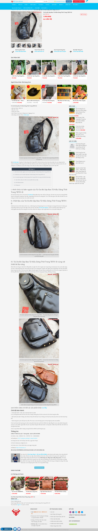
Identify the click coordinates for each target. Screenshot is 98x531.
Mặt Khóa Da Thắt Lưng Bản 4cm (35, 100)
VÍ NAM (14, 4)
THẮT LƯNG (33, 4)
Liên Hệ (52, 512)
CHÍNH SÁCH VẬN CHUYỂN (57, 523)
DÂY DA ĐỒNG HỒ (27, 8)
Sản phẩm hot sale (60, 1)
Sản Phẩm (19, 9)
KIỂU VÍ (20, 4)
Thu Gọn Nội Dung (39, 467)
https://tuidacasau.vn (21, 447)
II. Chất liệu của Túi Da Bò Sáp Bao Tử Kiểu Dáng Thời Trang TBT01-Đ (29, 174)
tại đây (44, 408)
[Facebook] (73, 512)
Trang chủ (13, 9)
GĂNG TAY (67, 4)
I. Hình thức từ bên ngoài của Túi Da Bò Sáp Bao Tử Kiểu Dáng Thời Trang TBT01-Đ (32, 172)
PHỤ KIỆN (37, 8)
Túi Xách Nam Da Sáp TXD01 (47, 491)
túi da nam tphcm (43, 207)
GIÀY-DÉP (54, 4)
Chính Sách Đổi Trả (39, 51)
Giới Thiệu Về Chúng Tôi (56, 514)
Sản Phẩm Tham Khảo (27, 9)
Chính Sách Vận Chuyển (60, 51)
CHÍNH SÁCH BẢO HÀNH (56, 521)
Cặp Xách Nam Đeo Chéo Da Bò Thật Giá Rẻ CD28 (24, 491)
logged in (19, 504)
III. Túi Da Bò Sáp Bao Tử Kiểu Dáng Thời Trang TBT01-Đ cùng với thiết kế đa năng (31, 177)
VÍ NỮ (26, 4)
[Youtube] (79, 512)
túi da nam (26, 115)
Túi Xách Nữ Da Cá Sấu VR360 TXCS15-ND (36, 491)
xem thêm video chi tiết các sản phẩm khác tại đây (26, 179)
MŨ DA (61, 4)
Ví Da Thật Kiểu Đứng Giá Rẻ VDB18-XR (21, 100)
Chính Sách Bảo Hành (20, 51)
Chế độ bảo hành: (19, 182)
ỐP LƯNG (75, 4)
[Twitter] (76, 512)
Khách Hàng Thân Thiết (56, 526)
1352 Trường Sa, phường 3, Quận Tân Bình (27, 438)
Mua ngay (69, 1)
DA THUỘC (44, 8)
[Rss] (70, 512)
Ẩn (34, 169)
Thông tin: (17, 185)
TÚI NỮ (47, 4)
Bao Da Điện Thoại (16, 8)
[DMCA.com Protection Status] (73, 525)
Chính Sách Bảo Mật (78, 51)
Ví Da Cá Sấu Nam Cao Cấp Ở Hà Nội (82, 100)
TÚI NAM (41, 4)
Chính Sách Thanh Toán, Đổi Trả (58, 516)
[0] (86, 1)
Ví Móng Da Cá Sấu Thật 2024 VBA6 (66, 100)
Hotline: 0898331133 (79, 1)
